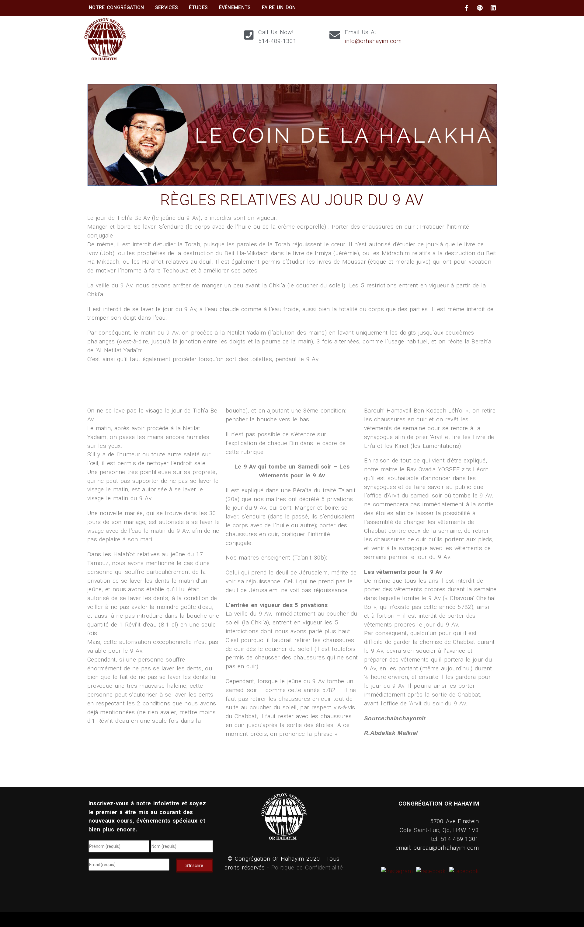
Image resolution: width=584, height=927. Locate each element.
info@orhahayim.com (373, 40)
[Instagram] (398, 871)
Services (166, 7)
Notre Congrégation (116, 7)
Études (198, 7)
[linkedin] (493, 8)
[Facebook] (430, 871)
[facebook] (466, 8)
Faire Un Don (279, 7)
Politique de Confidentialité (307, 867)
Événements (235, 7)
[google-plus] (480, 8)
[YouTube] (463, 871)
